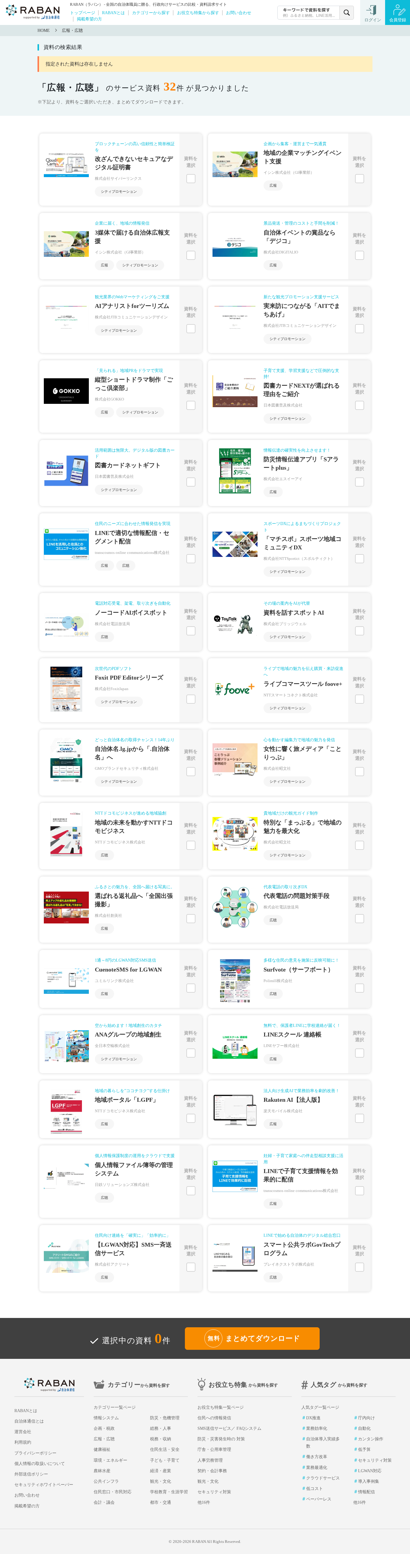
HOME (44, 30)
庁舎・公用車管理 (214, 1449)
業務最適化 (316, 1467)
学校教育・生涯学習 (169, 1492)
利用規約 (22, 1442)
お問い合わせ (238, 12)
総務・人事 (160, 1428)
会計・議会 (104, 1502)
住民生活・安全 (164, 1449)
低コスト (314, 1488)
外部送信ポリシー (31, 1474)
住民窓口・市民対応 (112, 1492)
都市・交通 (160, 1502)
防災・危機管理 (164, 1418)
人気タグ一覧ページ (320, 1407)
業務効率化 (316, 1428)
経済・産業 (160, 1471)
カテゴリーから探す (151, 12)
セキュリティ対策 (214, 1492)
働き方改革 (316, 1456)
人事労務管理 (210, 1460)
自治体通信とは (29, 1421)
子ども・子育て (164, 1460)
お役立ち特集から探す (198, 12)
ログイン (372, 20)
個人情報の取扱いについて (39, 1463)
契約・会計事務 (212, 1471)
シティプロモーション (119, 191)
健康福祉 (102, 1449)
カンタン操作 (370, 1439)
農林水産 (102, 1471)
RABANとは (113, 12)
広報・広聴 (72, 30)
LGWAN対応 (369, 1471)
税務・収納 (160, 1439)
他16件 (203, 1502)
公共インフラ (106, 1481)
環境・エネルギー (110, 1460)
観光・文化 (160, 1481)
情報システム (106, 1418)
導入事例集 (368, 1481)
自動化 (364, 1428)
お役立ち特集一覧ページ (220, 1407)
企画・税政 (104, 1428)
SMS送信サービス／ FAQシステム (229, 1428)
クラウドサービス (323, 1478)
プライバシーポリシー (35, 1453)
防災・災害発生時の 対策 (221, 1439)
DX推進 (313, 1418)
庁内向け (366, 1418)
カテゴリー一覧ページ (115, 1407)
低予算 (364, 1449)
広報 (273, 185)
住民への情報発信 (214, 1418)
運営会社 (22, 1432)
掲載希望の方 (89, 19)
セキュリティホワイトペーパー (43, 1484)
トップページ (82, 12)
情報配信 (366, 1492)
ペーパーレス (318, 1499)
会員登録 (397, 20)
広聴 (125, 566)
